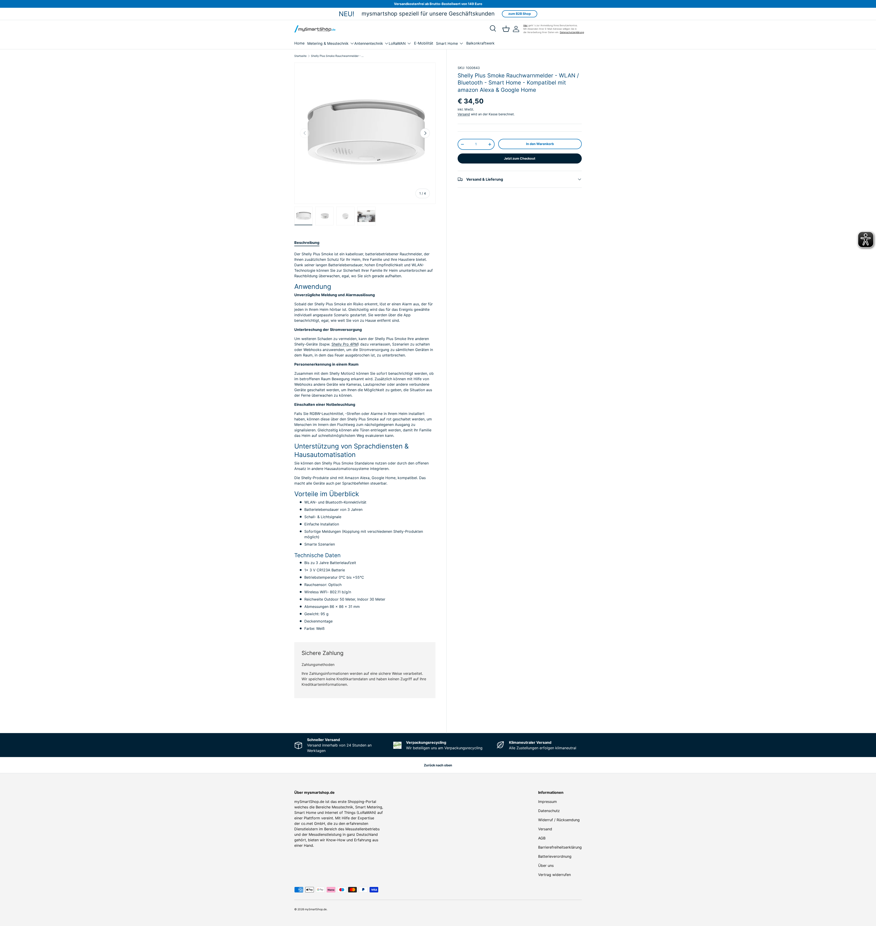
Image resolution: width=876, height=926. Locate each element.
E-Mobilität (423, 43)
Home (299, 43)
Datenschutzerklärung (572, 32)
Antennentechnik (368, 43)
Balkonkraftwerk (480, 43)
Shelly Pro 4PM (344, 344)
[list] (365, 133)
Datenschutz (549, 810)
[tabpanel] (364, 441)
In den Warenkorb (540, 144)
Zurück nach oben (438, 765)
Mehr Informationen (420, 716)
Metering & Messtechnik (328, 43)
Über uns (546, 865)
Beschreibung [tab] (306, 242)
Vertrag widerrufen (554, 874)
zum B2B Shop (519, 14)
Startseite (300, 56)
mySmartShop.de (316, 909)
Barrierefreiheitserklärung (560, 847)
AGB (541, 838)
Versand (464, 114)
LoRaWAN (397, 43)
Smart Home (447, 43)
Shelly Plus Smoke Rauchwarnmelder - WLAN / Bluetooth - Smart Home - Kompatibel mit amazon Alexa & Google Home (338, 56)
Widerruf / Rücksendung (559, 820)
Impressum (547, 801)
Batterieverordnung (554, 856)
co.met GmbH (313, 823)
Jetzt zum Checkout (519, 158)
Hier (525, 25)
